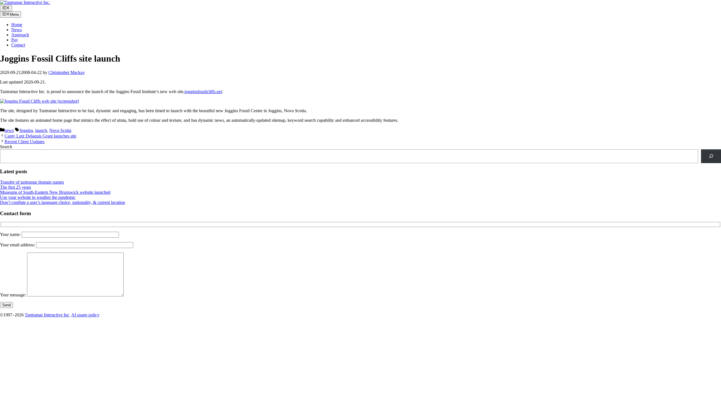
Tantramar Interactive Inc (47, 314)
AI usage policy (85, 314)
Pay (14, 39)
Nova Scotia (60, 130)
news (9, 130)
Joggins (26, 130)
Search (6, 146)
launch (41, 130)
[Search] (711, 156)
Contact (18, 44)
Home (16, 24)
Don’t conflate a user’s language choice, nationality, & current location (62, 202)
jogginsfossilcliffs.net (203, 91)
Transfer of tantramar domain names (32, 182)
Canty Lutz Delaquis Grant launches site (40, 136)
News (16, 29)
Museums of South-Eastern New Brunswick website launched (55, 192)
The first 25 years (15, 187)
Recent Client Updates (24, 141)
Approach (20, 34)
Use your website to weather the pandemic (37, 197)
